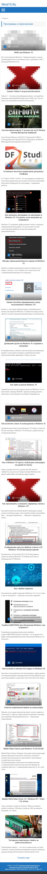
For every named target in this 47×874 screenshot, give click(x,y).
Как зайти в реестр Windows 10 (23, 385)
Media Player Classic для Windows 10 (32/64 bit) (23, 749)
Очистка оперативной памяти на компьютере (23, 707)
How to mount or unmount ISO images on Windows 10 (23, 669)
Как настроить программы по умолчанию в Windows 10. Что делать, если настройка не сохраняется (23, 217)
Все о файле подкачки (23, 588)
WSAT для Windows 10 (23, 52)
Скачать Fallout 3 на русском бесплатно (23, 91)
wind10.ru (8, 4)
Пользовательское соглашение (19, 867)
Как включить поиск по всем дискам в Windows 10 (23, 424)
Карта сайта (34, 867)
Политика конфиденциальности (29, 865)
